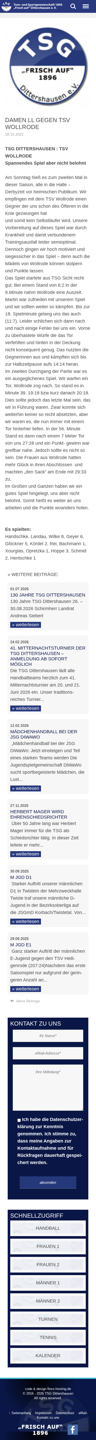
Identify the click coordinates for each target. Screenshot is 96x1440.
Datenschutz (65, 1413)
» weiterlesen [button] (25, 624)
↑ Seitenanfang (20, 1413)
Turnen (48, 1319)
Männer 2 (48, 1301)
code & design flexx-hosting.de (48, 1389)
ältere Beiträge (27, 1001)
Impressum (43, 1413)
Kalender (48, 1355)
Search (73, 4)
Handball (48, 1228)
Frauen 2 (48, 1264)
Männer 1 (48, 1282)
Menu (85, 4)
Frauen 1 (48, 1246)
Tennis (48, 1337)
